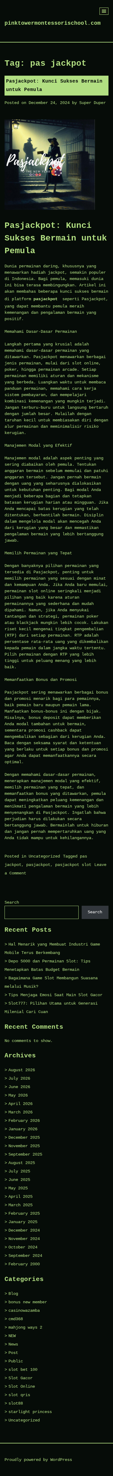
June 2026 (19, 1086)
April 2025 (20, 1196)
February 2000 (24, 1264)
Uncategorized (44, 856)
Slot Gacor (20, 1378)
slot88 (15, 1403)
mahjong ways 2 (25, 1327)
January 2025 (22, 1222)
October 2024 (22, 1247)
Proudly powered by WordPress (38, 1459)
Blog (13, 1293)
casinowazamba (24, 1310)
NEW (12, 1335)
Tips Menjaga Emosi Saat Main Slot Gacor (55, 995)
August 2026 (21, 1070)
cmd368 (15, 1319)
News (13, 1344)
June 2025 (19, 1179)
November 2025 (24, 1146)
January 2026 (22, 1129)
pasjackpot (45, 299)
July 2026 (19, 1078)
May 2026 (18, 1095)
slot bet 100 (22, 1369)
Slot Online (21, 1386)
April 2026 (20, 1103)
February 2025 (24, 1213)
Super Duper (92, 102)
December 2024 (24, 1230)
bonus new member (27, 1302)
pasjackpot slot (73, 864)
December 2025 (24, 1137)
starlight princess (30, 1411)
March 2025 (20, 1205)
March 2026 (20, 1112)
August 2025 (21, 1162)
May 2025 (18, 1188)
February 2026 (24, 1120)
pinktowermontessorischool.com (53, 23)
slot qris (19, 1395)
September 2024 (25, 1255)
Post (13, 1352)
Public (15, 1361)
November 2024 (24, 1238)
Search (12, 902)
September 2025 (25, 1154)
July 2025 (19, 1171)
